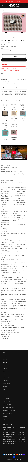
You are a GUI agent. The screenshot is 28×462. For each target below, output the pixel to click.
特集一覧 (5, 359)
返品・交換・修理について (9, 407)
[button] (2, 5)
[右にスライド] (16, 37)
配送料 (4, 46)
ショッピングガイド (7, 383)
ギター (4, 365)
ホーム (4, 356)
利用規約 (5, 416)
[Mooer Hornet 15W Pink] (14, 135)
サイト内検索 (6, 398)
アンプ (4, 374)
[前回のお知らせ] (2, 1)
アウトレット (6, 380)
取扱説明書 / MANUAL (8, 65)
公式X (4, 389)
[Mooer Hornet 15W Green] (5, 136)
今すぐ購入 (14, 60)
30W (3, 87)
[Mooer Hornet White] (14, 116)
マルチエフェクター (7, 368)
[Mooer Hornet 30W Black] (5, 116)
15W (16, 87)
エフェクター (6, 371)
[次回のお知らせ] (25, 1)
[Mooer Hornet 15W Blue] (22, 116)
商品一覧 (5, 362)
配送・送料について (7, 404)
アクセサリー (6, 377)
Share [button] (3, 73)
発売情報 (5, 386)
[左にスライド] (11, 37)
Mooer (11, 459)
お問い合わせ (6, 419)
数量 (2, 48)
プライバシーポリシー (8, 413)
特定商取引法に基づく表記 (9, 410)
